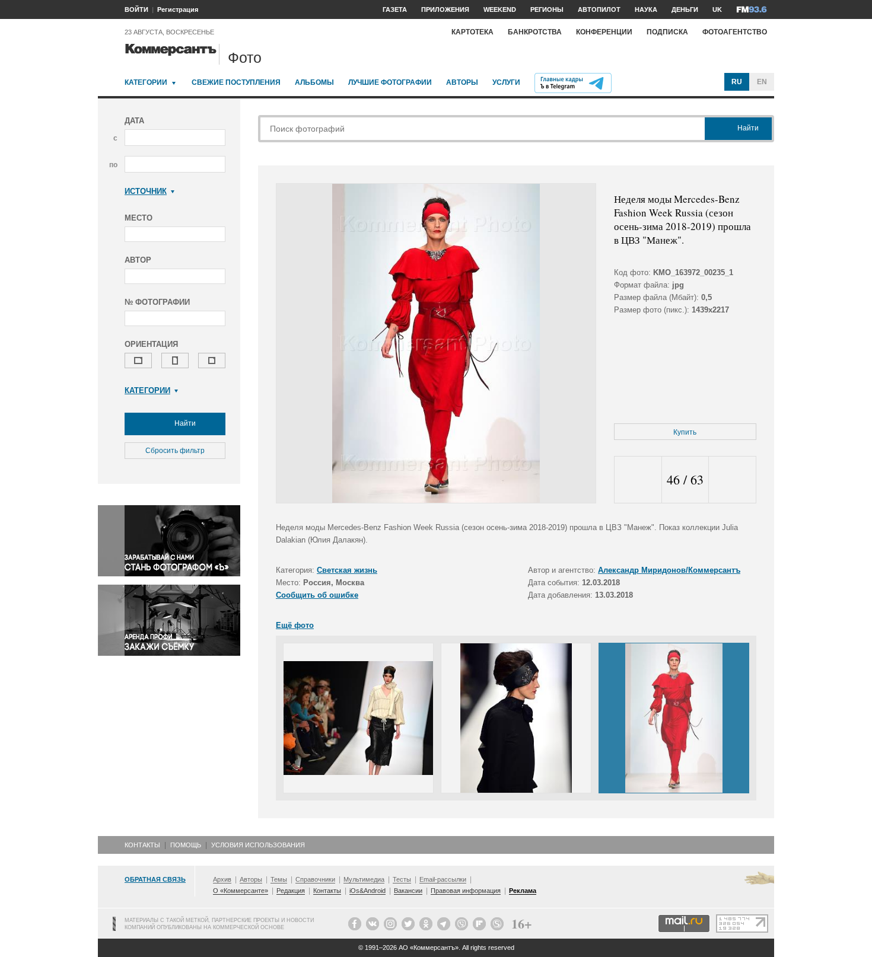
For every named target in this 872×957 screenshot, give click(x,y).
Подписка (667, 32)
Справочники (315, 879)
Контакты (142, 844)
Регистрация (177, 9)
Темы (278, 879)
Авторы (462, 82)
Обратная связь (155, 879)
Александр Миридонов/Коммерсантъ (669, 570)
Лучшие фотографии (390, 82)
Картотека (472, 32)
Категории (146, 82)
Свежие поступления (236, 82)
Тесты (402, 879)
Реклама (522, 890)
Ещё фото (295, 625)
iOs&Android (367, 890)
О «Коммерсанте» (240, 890)
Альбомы (314, 82)
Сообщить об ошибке (317, 595)
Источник (146, 191)
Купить (684, 432)
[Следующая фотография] (732, 480)
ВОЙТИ (136, 9)
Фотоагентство (734, 32)
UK (717, 9)
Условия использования (258, 844)
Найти (184, 423)
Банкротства (535, 32)
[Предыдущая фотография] (638, 480)
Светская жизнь (347, 570)
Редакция (290, 890)
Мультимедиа (363, 879)
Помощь (185, 844)
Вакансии (408, 890)
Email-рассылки (442, 879)
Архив (222, 879)
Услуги (506, 82)
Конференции (604, 32)
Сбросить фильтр (175, 450)
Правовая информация (466, 890)
